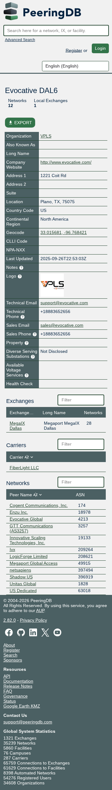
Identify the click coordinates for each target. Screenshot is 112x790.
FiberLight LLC (24, 467)
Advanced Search (20, 40)
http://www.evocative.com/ (65, 162)
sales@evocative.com (61, 325)
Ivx (12, 549)
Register (74, 50)
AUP (40, 610)
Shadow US (21, 576)
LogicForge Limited (29, 556)
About (9, 645)
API (6, 676)
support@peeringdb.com (27, 721)
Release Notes (17, 686)
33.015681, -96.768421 (63, 232)
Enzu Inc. (19, 512)
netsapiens (20, 570)
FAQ (7, 691)
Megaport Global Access (34, 563)
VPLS (45, 135)
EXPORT (20, 122)
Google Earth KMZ (21, 706)
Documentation (18, 681)
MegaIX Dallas (17, 426)
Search (10, 654)
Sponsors (12, 659)
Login (100, 48)
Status (9, 701)
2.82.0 (9, 620)
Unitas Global (23, 583)
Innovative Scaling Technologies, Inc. (27, 540)
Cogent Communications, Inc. (39, 505)
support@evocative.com (64, 302)
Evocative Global (26, 519)
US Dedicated (23, 590)
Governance (15, 696)
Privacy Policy (33, 620)
